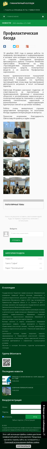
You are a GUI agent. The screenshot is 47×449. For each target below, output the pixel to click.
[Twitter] (14, 46)
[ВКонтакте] (7, 46)
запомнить (8, 417)
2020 (14, 23)
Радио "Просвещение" (14, 268)
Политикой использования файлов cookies (21, 442)
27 (25, 23)
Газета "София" (11, 263)
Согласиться (23, 446)
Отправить (16, 240)
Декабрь (20, 23)
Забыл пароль (17, 420)
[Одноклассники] (20, 46)
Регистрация (30, 420)
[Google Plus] (30, 46)
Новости (8, 258)
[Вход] (19, 228)
